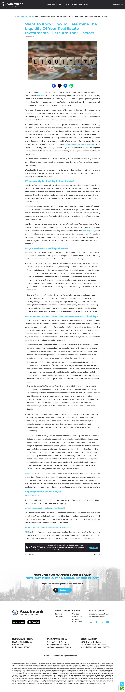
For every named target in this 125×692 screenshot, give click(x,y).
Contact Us (77, 616)
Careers (75, 619)
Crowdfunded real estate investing (79, 144)
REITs (27, 532)
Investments (52, 4)
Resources (83, 4)
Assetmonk (29, 474)
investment (41, 95)
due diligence (88, 231)
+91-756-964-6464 (97, 616)
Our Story (76, 614)
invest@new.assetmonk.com (101, 614)
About (61, 4)
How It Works (71, 4)
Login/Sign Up (117, 4)
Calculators (77, 622)
